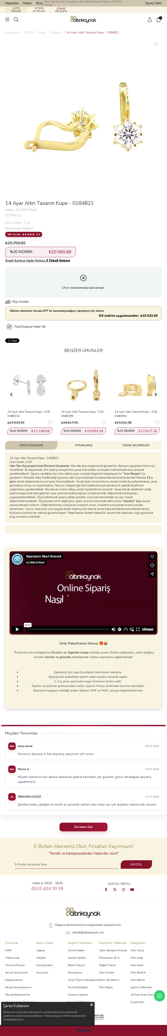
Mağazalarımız (14, 980)
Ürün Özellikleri (31, 445)
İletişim (27, 3)
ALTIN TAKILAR (16, 10)
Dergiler (41, 958)
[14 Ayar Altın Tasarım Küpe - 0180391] (137, 385)
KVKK (8, 950)
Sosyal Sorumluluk (16, 972)
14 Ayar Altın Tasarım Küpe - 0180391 (137, 412)
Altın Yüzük (137, 950)
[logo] (83, 912)
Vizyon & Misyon (15, 965)
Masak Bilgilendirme (17, 994)
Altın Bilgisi (106, 987)
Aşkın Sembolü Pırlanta (113, 950)
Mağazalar (12, 3)
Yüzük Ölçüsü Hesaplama (83, 980)
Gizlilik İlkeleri (76, 950)
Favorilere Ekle (50, 422)
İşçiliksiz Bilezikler (141, 987)
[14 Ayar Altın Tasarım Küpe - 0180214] (29, 385)
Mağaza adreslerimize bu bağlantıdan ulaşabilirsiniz (88, 925)
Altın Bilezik (137, 980)
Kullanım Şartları (78, 994)
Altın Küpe (136, 958)
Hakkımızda (12, 958)
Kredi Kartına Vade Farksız (37, 260)
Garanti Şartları (77, 958)
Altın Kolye (136, 965)
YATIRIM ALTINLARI (39, 10)
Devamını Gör (83, 827)
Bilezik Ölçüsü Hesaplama (76, 968)
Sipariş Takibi (153, 3)
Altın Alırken (106, 972)
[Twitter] (114, 889)
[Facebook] (106, 889)
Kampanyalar (45, 965)
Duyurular (42, 972)
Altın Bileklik (138, 972)
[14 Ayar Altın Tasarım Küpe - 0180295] (83, 385)
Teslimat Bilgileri (78, 987)
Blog (39, 3)
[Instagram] (123, 889)
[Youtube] (132, 889)
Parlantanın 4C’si (109, 958)
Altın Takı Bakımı (109, 980)
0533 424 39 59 (47, 889)
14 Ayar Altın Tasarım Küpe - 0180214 (29, 412)
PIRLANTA (61, 11)
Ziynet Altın (137, 1002)
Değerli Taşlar (107, 965)
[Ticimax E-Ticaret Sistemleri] (83, 1031)
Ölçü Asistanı (20, 302)
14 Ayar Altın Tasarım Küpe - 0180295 (83, 412)
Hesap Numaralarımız (18, 987)
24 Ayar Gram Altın (142, 994)
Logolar (41, 950)
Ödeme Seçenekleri (135, 445)
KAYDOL (136, 864)
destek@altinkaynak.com (88, 933)
